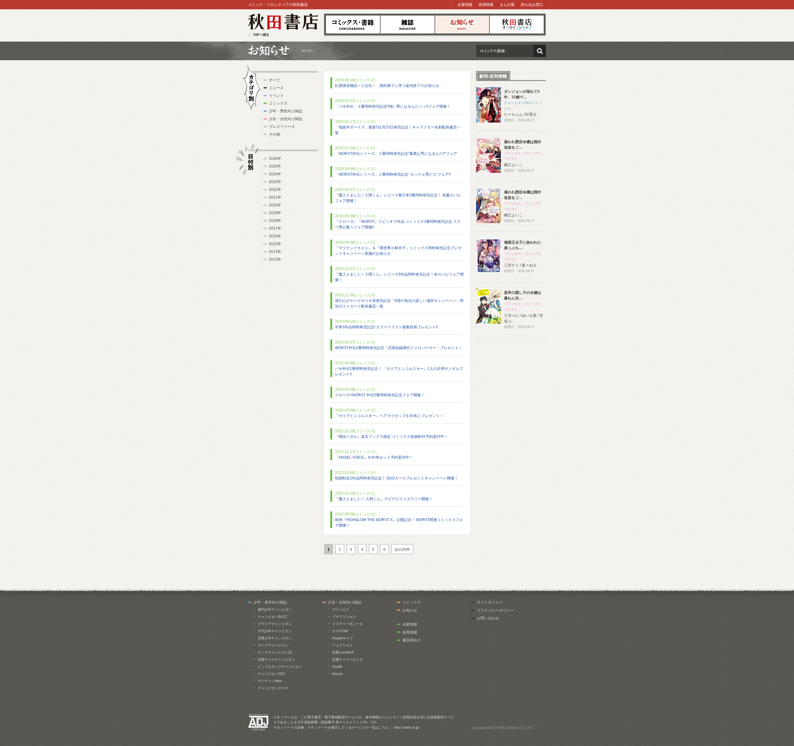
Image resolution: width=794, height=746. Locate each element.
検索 (539, 51)
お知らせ (462, 25)
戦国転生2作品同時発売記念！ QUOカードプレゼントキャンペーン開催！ (396, 478)
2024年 (275, 174)
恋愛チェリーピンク (347, 659)
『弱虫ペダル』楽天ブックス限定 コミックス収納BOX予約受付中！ (391, 436)
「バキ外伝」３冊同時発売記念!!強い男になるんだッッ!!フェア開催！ (392, 106)
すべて (274, 80)
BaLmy (337, 674)
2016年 (275, 236)
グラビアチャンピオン (275, 624)
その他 (274, 134)
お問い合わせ (488, 618)
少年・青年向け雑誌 (270, 602)
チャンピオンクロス (273, 688)
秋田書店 (283, 25)
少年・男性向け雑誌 (285, 111)
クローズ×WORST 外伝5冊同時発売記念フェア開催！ (380, 395)
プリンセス (340, 609)
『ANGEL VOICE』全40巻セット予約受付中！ (374, 457)
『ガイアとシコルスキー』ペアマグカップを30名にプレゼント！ (389, 416)
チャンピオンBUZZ (272, 616)
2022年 (275, 189)
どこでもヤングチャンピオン (280, 666)
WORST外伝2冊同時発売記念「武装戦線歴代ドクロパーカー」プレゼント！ (398, 348)
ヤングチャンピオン (273, 645)
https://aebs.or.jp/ (406, 727)
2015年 (275, 244)
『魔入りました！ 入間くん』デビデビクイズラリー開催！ (384, 499)
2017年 (275, 228)
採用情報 (486, 4)
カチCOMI (340, 631)
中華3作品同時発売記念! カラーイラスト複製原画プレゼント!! (386, 327)
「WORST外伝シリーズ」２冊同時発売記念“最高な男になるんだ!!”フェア (396, 153)
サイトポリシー (490, 602)
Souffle (337, 666)
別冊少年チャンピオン (275, 638)
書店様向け (411, 640)
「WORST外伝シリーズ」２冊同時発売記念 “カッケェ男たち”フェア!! (393, 174)
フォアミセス (342, 645)
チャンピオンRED (271, 674)
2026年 (275, 158)
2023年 (275, 182)
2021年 (275, 197)
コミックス (353, 25)
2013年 (275, 259)
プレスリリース (282, 126)
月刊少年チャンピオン (275, 631)
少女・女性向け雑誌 (285, 119)
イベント (276, 95)
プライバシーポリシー (495, 610)
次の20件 (402, 549)
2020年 (275, 205)
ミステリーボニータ (347, 624)
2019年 (275, 213)
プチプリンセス (344, 616)
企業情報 (464, 4)
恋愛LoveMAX (343, 652)
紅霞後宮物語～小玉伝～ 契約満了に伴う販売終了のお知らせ (387, 85)
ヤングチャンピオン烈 (275, 652)
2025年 (275, 166)
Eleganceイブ (342, 638)
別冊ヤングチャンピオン (276, 659)
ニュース (276, 88)
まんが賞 (507, 4)
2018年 (275, 220)
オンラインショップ (517, 25)
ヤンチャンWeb (270, 681)
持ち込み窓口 (532, 4)
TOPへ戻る (258, 35)
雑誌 (408, 25)
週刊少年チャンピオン (275, 609)
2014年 (275, 251)
